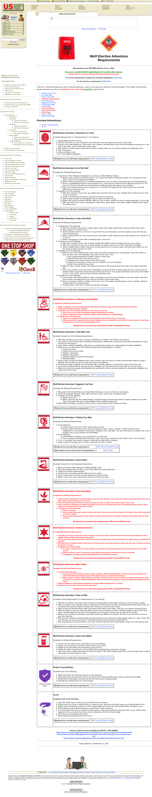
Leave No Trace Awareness (17, 236)
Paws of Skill (46, 114)
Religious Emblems (10, 177)
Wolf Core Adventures (20, 126)
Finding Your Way (48, 104)
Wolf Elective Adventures (21, 128)
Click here (118, 78)
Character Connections (11, 106)
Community (13, 214)
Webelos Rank (14, 135)
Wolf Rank (12, 124)
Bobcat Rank (13, 116)
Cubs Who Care (48, 101)
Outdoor (12, 216)
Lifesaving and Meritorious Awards (15, 173)
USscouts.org (82, 9)
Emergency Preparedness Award (14, 166)
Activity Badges (9, 210)
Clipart (57, 6)
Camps (128, 5)
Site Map (72, 772)
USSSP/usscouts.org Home (9, 75)
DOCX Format (107, 159)
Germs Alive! (46, 106)
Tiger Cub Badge (9, 193)
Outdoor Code (9, 90)
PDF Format (95, 159)
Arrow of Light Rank (15, 141)
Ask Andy (57, 5)
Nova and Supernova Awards (13, 160)
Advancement (35, 5)
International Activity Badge (17, 234)
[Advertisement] (18, 61)
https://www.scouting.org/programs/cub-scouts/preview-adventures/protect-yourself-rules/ (94, 734)
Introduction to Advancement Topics (15, 85)
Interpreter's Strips (10, 172)
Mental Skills (13, 218)
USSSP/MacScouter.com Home (10, 77)
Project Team (90, 772)
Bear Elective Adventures (21, 133)
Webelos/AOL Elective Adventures (24, 139)
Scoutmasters (58, 9)
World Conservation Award (12, 148)
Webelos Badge (9, 207)
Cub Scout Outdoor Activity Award (14, 150)
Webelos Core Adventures (21, 137)
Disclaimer (80, 772)
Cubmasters (82, 6)
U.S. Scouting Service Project (57, 772)
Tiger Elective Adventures (21, 122)
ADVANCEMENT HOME (7, 81)
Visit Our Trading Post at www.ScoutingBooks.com (122, 778)
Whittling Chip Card (10, 181)
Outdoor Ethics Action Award (17, 240)
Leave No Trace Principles (12, 92)
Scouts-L (33, 9)
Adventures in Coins (49, 93)
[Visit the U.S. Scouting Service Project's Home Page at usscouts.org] (13, 11)
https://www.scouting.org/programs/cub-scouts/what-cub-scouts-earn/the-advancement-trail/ (94, 732)
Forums (128, 6)
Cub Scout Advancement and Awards (10, 99)
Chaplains (34, 6)
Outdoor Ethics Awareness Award (19, 238)
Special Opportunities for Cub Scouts (10, 155)
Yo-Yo (44, 127)
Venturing (128, 9)
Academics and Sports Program (18, 228)
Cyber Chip (8, 158)
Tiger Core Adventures (20, 120)
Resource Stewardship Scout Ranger (15, 179)
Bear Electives (9, 205)
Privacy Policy (110, 772)
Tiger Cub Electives (10, 195)
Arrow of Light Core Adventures (23, 142)
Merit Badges (105, 8)
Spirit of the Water (48, 116)
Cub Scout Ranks (10, 115)
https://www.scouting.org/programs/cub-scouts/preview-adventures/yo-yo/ (94, 738)
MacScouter (82, 8)
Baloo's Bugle (106, 5)
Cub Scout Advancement (7, 111)
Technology (13, 220)
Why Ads (26, 273)
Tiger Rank (13, 118)
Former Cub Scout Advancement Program (12, 188)
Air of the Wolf (47, 95)
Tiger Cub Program (10, 191)
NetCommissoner (130, 8)
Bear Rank (13, 130)
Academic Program (19, 230)
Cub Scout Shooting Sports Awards (15, 164)
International (58, 8)
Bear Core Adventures (20, 131)
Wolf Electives (9, 201)
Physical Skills (14, 212)
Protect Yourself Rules (50, 125)
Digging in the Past (49, 103)
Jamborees (34, 8)
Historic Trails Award (11, 168)
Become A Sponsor (13, 273)
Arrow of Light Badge (11, 209)
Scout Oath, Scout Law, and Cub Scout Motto (18, 104)
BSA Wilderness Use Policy (13, 94)
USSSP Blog (105, 9)
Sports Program (18, 232)
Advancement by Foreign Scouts (14, 88)
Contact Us (100, 772)
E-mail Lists (105, 6)
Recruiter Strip (9, 175)
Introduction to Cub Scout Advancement (16, 102)
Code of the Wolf (48, 97)
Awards (81, 5)
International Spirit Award (12, 170)
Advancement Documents (12, 86)
